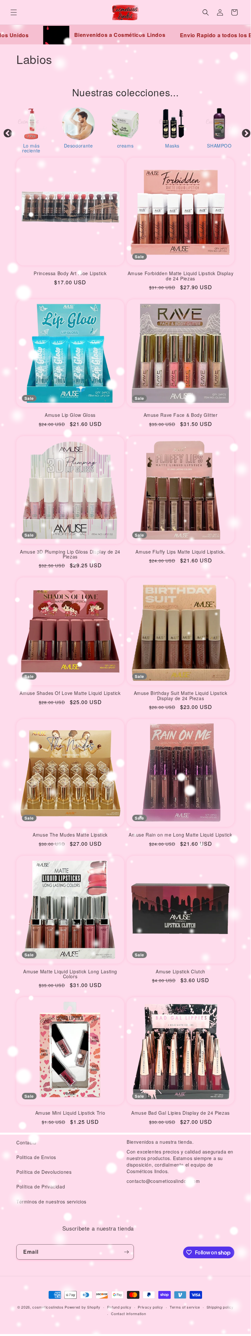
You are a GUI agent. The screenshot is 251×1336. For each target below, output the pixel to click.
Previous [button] (6, 132)
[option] (31, 129)
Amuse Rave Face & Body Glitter (181, 415)
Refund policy (119, 1307)
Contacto (26, 1142)
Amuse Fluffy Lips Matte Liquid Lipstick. (180, 551)
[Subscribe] (126, 1252)
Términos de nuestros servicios (51, 1201)
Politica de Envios (36, 1157)
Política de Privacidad (40, 1186)
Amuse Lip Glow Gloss (70, 415)
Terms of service (185, 1307)
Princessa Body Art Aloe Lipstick (70, 273)
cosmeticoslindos (47, 1307)
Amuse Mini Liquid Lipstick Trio (70, 1112)
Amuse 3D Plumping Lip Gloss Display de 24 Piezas (70, 554)
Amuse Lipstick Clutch (180, 971)
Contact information (128, 1313)
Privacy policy (150, 1307)
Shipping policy (220, 1307)
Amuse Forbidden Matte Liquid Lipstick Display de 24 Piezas (180, 276)
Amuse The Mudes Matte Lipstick (70, 834)
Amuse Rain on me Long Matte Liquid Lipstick (180, 834)
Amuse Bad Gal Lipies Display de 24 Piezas (180, 1112)
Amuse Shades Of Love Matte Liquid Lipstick (70, 693)
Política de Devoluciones (43, 1172)
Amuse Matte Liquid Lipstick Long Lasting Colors (70, 974)
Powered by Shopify (83, 1307)
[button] (14, 12)
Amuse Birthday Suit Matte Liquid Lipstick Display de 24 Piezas (180, 696)
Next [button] (244, 132)
